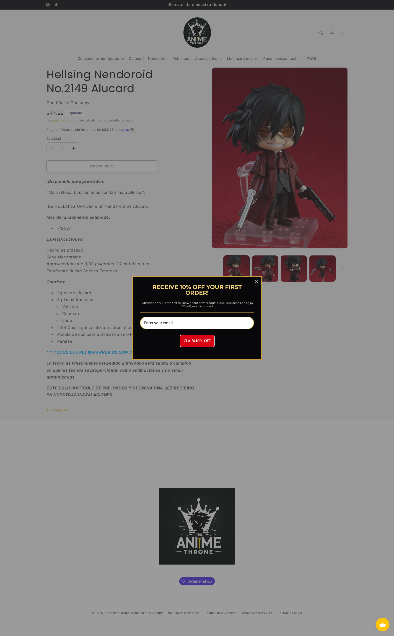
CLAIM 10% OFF (197, 341)
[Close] (256, 281)
